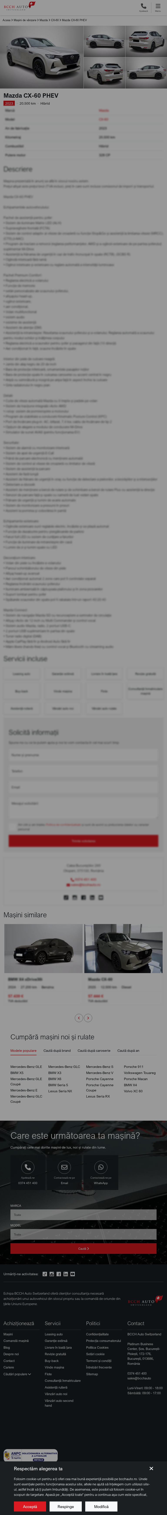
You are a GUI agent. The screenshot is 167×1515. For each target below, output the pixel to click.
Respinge (66, 1506)
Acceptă (30, 1506)
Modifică (101, 1506)
